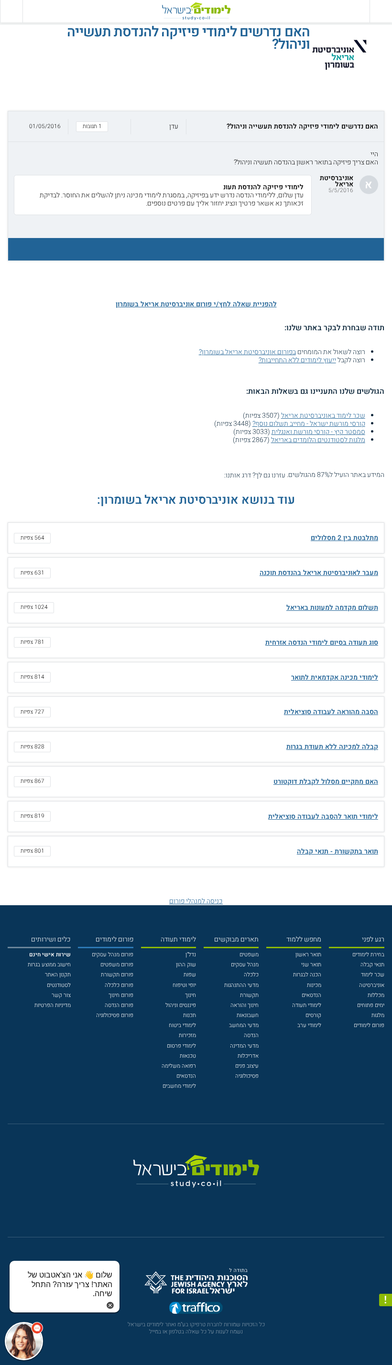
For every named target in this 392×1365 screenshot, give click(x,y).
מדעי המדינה (244, 1046)
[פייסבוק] (190, 1200)
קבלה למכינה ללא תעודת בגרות (332, 747)
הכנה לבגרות (307, 975)
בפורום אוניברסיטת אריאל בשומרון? (247, 352)
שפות (190, 975)
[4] (194, 475)
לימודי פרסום (181, 1046)
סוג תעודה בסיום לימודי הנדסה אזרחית (321, 643)
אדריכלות (248, 1056)
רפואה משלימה (179, 1066)
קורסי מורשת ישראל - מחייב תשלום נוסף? (308, 424)
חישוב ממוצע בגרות (49, 965)
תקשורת (249, 995)
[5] (186, 475)
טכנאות (188, 1056)
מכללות (376, 995)
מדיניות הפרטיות (52, 1005)
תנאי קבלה (372, 965)
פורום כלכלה (119, 985)
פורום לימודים (369, 1025)
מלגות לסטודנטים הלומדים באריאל (318, 440)
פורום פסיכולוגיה (114, 1015)
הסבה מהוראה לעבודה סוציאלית (331, 712)
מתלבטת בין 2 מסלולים (344, 538)
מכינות (314, 985)
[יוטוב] (206, 1201)
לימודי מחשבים (179, 1086)
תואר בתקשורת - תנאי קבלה (337, 851)
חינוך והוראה (244, 1005)
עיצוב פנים (247, 1066)
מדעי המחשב (244, 1025)
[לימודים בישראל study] (196, 11)
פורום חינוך (121, 995)
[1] (219, 475)
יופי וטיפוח (184, 985)
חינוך (190, 995)
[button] (195, 126)
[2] (210, 475)
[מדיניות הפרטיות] (385, 1300)
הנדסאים (311, 995)
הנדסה (251, 1035)
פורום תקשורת (117, 975)
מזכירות (187, 1035)
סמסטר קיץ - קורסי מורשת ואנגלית (318, 432)
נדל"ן (190, 955)
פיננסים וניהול (180, 1005)
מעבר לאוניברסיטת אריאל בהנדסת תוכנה (319, 573)
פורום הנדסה (119, 1005)
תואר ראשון (308, 955)
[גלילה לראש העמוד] (385, 1342)
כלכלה (251, 975)
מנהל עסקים (245, 965)
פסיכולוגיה (247, 1076)
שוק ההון (186, 965)
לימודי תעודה (306, 1005)
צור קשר (61, 995)
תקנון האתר (58, 975)
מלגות (377, 1015)
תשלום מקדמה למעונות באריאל (332, 608)
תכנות (189, 1015)
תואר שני (311, 965)
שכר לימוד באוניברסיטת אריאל (323, 416)
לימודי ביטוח (182, 1025)
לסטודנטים (59, 985)
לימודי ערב (309, 1025)
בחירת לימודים (368, 955)
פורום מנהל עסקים (112, 955)
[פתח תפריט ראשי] (381, 11)
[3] (202, 475)
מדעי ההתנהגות (241, 985)
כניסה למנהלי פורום (196, 901)
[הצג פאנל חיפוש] (11, 11)
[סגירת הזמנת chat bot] (110, 1305)
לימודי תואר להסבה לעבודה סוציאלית (323, 817)
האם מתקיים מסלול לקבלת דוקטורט (325, 782)
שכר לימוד (372, 975)
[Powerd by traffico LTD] (196, 1310)
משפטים (249, 955)
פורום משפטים (116, 965)
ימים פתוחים (370, 1005)
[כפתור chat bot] (24, 1341)
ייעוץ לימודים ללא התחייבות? (297, 360)
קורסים (313, 1015)
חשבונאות (248, 1015)
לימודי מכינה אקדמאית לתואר (334, 677)
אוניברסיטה (371, 985)
